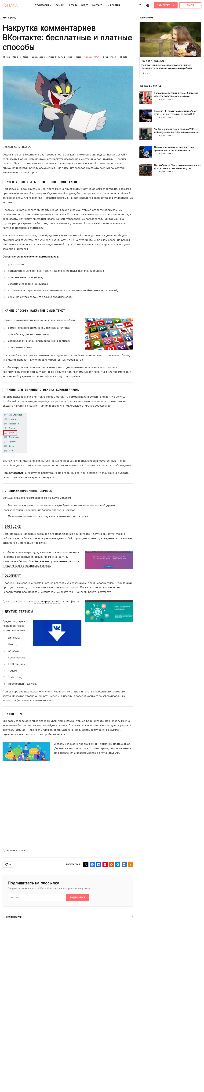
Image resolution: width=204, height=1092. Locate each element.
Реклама (115, 5)
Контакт (97, 5)
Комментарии (14, 917)
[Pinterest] (105, 864)
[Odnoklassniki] (130, 864)
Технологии (42, 5)
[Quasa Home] (10, 5)
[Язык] (148, 5)
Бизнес (60, 5)
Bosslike (13, 526)
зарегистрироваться (47, 601)
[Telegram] (117, 864)
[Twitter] (85, 864)
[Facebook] (92, 864)
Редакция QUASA (91, 57)
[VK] (124, 864)
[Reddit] (111, 864)
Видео (84, 5)
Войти (190, 5)
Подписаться (77, 897)
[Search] (140, 5)
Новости (72, 5)
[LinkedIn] (98, 864)
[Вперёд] (198, 39)
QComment (13, 576)
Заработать (164, 5)
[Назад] (142, 39)
